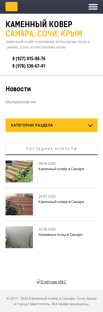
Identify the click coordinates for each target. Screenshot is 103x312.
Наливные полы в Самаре (60, 234)
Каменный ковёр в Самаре (61, 168)
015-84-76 (28, 58)
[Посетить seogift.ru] (51, 281)
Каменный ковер (43, 29)
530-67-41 (28, 65)
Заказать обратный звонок (11, 6)
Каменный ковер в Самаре (61, 201)
